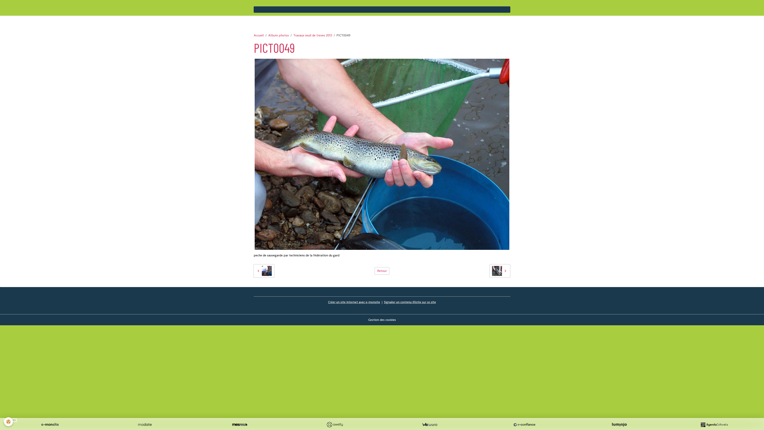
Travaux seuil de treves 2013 (312, 35)
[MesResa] (240, 425)
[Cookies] (8, 421)
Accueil (259, 35)
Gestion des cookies (382, 320)
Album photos (278, 35)
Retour (382, 271)
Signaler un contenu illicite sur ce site (410, 302)
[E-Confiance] (524, 425)
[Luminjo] (619, 425)
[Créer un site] (50, 425)
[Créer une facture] (429, 425)
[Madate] (145, 425)
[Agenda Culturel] (714, 425)
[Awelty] (335, 425)
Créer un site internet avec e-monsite (354, 302)
